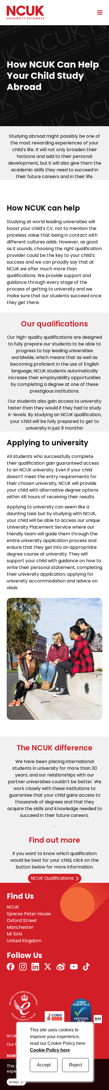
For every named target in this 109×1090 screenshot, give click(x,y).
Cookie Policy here (50, 1050)
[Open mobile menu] (97, 12)
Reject (75, 1065)
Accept (44, 1065)
